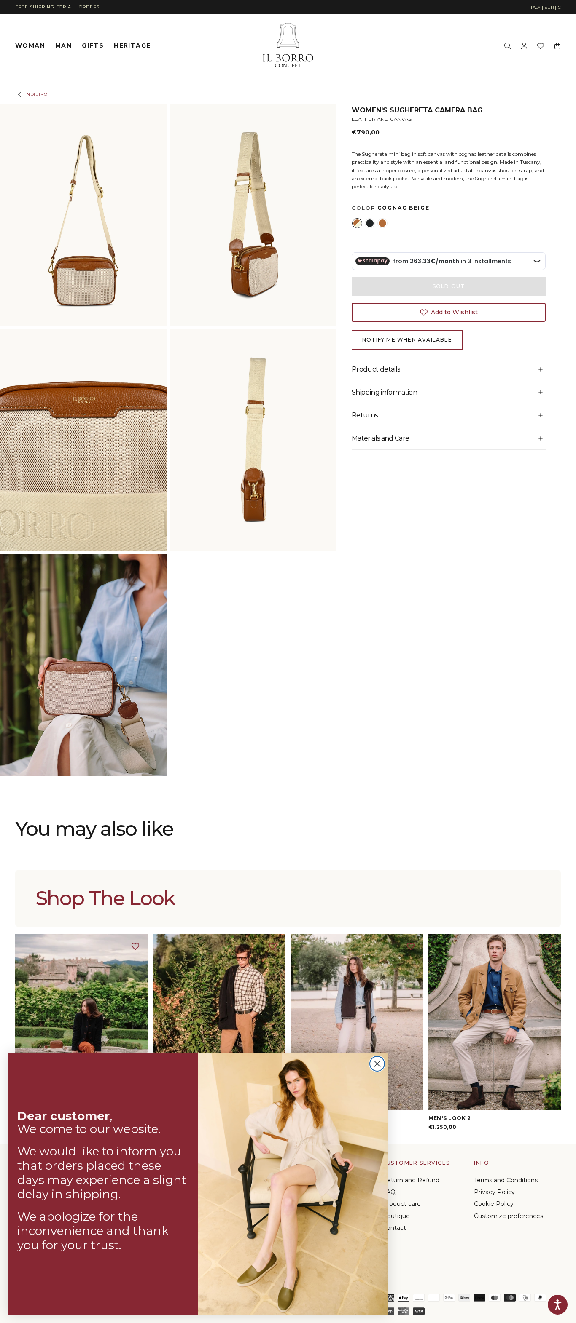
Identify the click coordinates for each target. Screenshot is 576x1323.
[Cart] (557, 46)
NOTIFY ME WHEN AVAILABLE (407, 340)
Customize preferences (508, 1216)
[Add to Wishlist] (135, 946)
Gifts (93, 45)
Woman (30, 45)
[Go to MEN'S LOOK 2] (494, 1022)
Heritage (132, 45)
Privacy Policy (494, 1192)
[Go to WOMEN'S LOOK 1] (81, 1022)
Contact (394, 1228)
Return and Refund (410, 1180)
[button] (545, 8)
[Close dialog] (377, 1063)
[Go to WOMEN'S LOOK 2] (357, 1022)
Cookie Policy (494, 1204)
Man (63, 45)
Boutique (396, 1216)
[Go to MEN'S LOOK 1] (219, 1022)
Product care (401, 1204)
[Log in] (524, 46)
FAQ (389, 1192)
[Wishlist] (540, 46)
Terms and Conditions (506, 1180)
